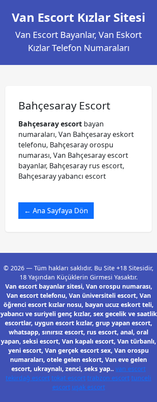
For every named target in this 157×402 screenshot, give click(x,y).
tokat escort (68, 378)
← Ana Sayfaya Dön (56, 210)
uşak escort (88, 387)
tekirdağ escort (28, 378)
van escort (131, 369)
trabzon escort (108, 378)
